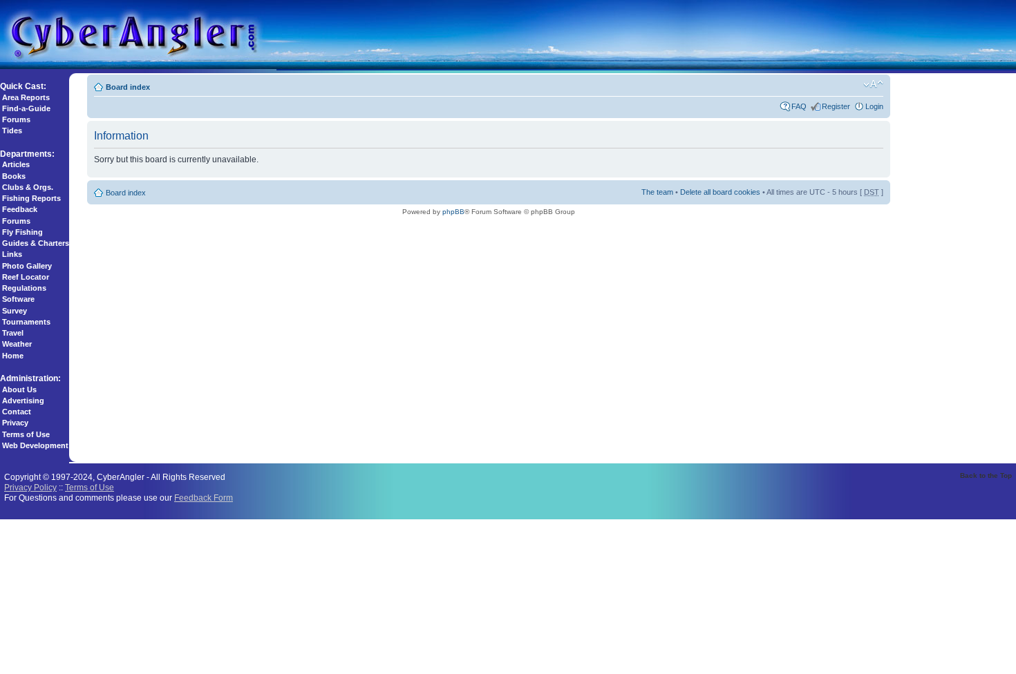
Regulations (24, 288)
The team (657, 192)
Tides (12, 130)
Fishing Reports (31, 198)
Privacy (15, 422)
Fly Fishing (22, 232)
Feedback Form (203, 497)
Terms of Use (26, 434)
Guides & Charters (35, 243)
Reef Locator (25, 277)
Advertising (23, 400)
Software (18, 299)
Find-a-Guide (26, 108)
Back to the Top (986, 475)
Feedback (19, 209)
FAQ (799, 106)
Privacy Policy (30, 487)
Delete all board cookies (720, 192)
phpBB (453, 211)
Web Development (35, 445)
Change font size (873, 84)
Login (874, 106)
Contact (16, 411)
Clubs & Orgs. (27, 187)
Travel (12, 333)
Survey (14, 311)
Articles (16, 164)
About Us (19, 389)
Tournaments (26, 322)
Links (12, 254)
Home (12, 356)
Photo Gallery (27, 266)
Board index (128, 87)
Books (14, 176)
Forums (16, 119)
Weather (17, 344)
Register (836, 106)
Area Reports (26, 97)
